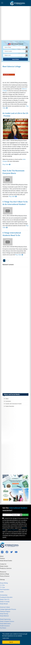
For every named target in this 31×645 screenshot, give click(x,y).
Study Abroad (4, 603)
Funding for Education (6, 597)
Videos (7, 398)
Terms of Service (4, 576)
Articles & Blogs (4, 574)
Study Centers (4, 566)
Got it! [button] (11, 642)
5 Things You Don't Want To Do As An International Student (15, 202)
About (1, 556)
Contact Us (3, 564)
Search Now (15, 59)
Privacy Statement (13, 529)
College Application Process (8, 609)
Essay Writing (4, 583)
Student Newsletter (9, 406)
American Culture (5, 607)
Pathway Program (5, 611)
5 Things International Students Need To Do (12, 234)
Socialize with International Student (13, 403)
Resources (3, 572)
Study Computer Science (7, 621)
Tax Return (3, 628)
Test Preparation (4, 589)
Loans (1, 591)
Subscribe (25, 515)
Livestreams (8, 401)
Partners (2, 558)
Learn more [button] (6, 638)
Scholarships (3, 595)
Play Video (6, 164)
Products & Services (5, 568)
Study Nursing (4, 613)
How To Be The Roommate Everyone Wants (13, 171)
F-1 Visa (2, 587)
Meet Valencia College (12, 66)
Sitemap (2, 579)
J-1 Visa (2, 585)
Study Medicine (4, 616)
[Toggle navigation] (2, 3)
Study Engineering (5, 619)
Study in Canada (4, 601)
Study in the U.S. (4, 599)
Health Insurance (5, 625)
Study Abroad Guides (6, 560)
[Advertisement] (15, 23)
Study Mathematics (5, 623)
